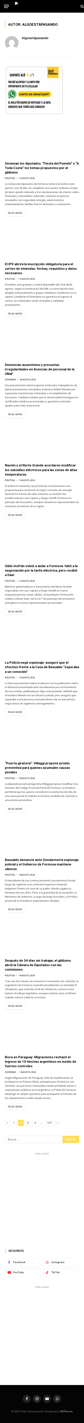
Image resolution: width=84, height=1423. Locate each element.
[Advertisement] (42, 1198)
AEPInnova (66, 1411)
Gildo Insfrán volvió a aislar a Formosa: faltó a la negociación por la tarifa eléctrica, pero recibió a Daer (41, 570)
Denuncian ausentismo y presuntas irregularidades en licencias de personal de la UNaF (39, 369)
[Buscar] (82, 6)
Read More (15, 213)
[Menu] (6, 6)
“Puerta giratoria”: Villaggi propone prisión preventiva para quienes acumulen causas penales (37, 767)
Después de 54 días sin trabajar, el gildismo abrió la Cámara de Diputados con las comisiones (38, 965)
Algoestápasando (35, 38)
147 (49, 1122)
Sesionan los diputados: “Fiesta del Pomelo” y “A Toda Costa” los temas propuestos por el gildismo (42, 167)
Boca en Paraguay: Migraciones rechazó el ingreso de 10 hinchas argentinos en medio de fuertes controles (40, 1061)
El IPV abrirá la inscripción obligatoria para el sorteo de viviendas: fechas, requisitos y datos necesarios (41, 268)
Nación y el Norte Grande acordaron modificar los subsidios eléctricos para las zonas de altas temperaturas (41, 469)
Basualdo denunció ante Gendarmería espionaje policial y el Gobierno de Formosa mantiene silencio (42, 864)
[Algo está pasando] (46, 6)
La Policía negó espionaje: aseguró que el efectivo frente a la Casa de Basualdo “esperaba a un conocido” (42, 667)
